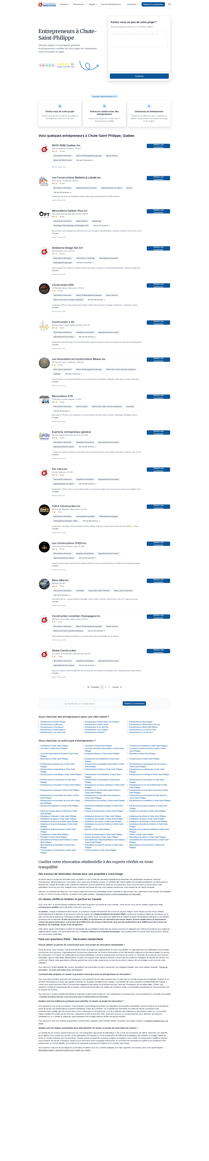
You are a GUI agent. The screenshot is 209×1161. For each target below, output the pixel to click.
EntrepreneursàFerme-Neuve (52, 730)
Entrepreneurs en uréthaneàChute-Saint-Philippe (105, 800)
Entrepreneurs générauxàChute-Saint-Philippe (59, 806)
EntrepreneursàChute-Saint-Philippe (144, 759)
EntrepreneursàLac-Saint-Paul (52, 732)
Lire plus (55, 233)
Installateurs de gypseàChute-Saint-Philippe (58, 819)
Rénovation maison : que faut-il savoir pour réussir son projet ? (64, 1050)
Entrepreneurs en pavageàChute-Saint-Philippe (59, 790)
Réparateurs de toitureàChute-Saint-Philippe (147, 837)
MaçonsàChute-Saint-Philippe (97, 829)
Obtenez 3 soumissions (153, 4)
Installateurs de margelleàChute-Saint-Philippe (104, 819)
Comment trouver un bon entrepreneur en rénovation (118, 894)
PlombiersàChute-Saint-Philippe (53, 837)
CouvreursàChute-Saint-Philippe (53, 748)
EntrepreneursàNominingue (140, 722)
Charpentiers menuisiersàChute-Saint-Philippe (148, 746)
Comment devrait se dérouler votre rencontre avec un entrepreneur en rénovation (73, 996)
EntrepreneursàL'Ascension (51, 727)
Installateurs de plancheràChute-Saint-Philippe (148, 821)
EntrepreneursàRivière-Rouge (52, 722)
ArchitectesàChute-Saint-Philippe (54, 746)
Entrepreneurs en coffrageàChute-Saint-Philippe (149, 774)
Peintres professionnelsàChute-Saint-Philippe (103, 834)
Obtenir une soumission (158, 146)
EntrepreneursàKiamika (94, 732)
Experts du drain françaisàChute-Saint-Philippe (104, 811)
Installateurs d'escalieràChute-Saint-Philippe (147, 811)
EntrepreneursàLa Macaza (51, 724)
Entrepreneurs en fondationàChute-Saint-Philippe (60, 785)
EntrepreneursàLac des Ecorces (142, 730)
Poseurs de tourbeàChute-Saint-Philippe (101, 837)
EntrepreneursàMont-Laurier (97, 724)
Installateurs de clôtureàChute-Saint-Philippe (147, 816)
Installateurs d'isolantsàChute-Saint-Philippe (58, 816)
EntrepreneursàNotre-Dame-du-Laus (144, 724)
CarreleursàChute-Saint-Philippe (98, 746)
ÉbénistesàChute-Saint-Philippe (142, 753)
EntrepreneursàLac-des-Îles (96, 727)
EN (169, 4)
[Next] (125, 687)
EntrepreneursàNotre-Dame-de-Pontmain (102, 722)
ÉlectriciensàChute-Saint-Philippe (54, 759)
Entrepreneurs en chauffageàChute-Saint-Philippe (60, 774)
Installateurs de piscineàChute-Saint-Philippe (103, 821)
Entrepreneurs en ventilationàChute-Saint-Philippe (149, 800)
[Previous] (84, 687)
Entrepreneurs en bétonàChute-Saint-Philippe (103, 769)
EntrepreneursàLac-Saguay (96, 730)
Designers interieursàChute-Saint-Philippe (102, 753)
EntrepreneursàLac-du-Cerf (141, 732)
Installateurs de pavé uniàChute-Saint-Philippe (59, 821)
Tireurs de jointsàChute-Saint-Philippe (100, 850)
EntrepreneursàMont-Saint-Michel (143, 727)
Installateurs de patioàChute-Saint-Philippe (146, 819)
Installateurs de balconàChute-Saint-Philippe (103, 816)
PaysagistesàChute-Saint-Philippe (54, 834)
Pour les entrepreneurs (111, 4)
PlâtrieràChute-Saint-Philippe (141, 834)
